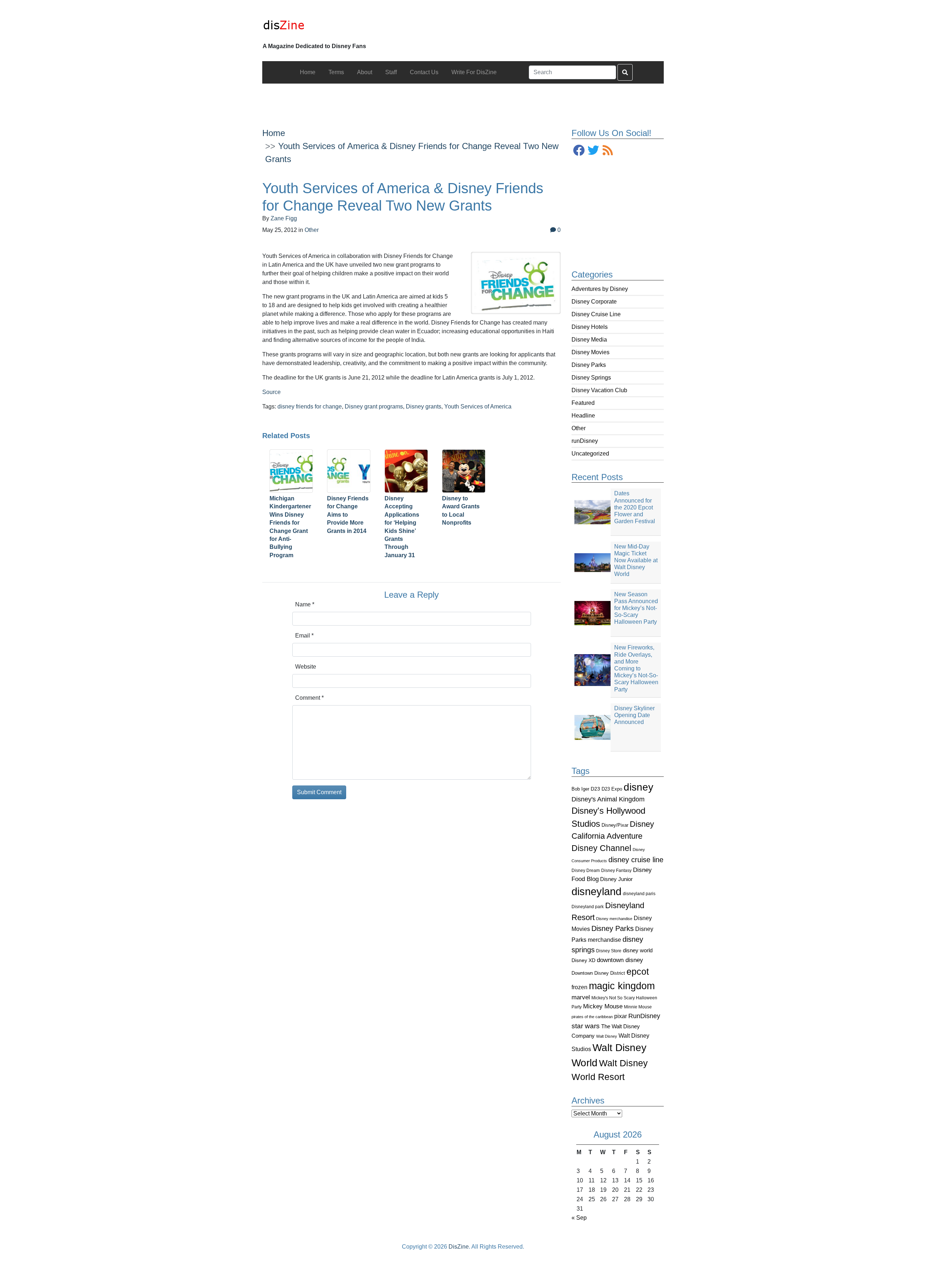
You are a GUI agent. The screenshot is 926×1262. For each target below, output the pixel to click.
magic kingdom (622, 986)
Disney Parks (589, 365)
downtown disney (620, 960)
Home (273, 133)
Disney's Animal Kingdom (608, 799)
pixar (620, 1016)
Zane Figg (284, 218)
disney (638, 787)
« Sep (579, 1218)
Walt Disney (606, 1036)
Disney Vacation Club (599, 390)
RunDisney (644, 1016)
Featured (583, 403)
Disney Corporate (594, 301)
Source (271, 392)
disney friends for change (309, 406)
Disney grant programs (374, 406)
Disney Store (608, 950)
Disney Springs (591, 377)
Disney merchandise (614, 918)
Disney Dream (586, 870)
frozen (579, 987)
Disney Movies (590, 352)
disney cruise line (635, 860)
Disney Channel (601, 848)
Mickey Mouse (603, 1006)
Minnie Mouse (638, 1006)
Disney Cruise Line (596, 314)
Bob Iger (580, 789)
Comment (309, 698)
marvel (581, 997)
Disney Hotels (590, 327)
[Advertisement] (463, 100)
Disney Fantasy (616, 870)
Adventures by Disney (600, 289)
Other (579, 428)
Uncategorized (590, 453)
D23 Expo (612, 789)
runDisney (585, 441)
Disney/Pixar (615, 825)
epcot (637, 971)
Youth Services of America (477, 406)
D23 (595, 789)
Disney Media (589, 339)
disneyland (596, 891)
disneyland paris (639, 893)
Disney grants (423, 406)
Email (304, 635)
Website (305, 667)
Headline (583, 415)
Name (304, 604)
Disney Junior (616, 879)
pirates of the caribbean (592, 1017)
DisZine (459, 1247)
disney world (638, 950)
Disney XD (583, 960)
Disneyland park (588, 906)
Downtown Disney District (598, 973)
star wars (586, 1026)
